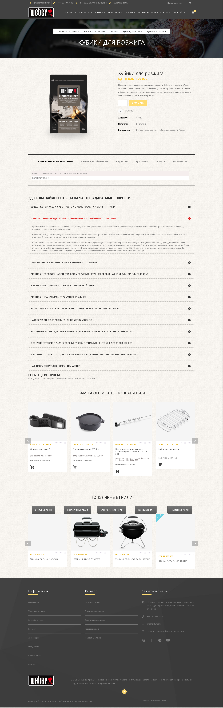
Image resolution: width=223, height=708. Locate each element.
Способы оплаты (35, 620)
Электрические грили (111, 509)
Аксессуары (114, 12)
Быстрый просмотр (50, 443)
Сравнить (128, 111)
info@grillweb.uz (154, 623)
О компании (33, 602)
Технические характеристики (55, 161)
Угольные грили (43, 509)
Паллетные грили (93, 637)
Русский (178, 12)
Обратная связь (121, 3)
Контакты (165, 12)
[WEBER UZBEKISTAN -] (41, 12)
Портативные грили (77, 509)
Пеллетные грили (180, 509)
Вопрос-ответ (34, 655)
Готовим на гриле (146, 12)
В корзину (138, 102)
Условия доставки (36, 611)
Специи (129, 12)
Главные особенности (94, 161)
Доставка (142, 161)
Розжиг (182, 130)
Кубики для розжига (168, 130)
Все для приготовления (90, 12)
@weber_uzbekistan (42, 3)
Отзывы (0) (180, 161)
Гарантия (122, 161)
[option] (68, 109)
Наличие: (123, 123)
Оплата (160, 161)
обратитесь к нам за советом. (81, 378)
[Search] (190, 3)
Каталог (69, 12)
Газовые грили (145, 509)
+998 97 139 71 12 (65, 3)
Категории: (124, 130)
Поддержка (33, 646)
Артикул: (123, 117)
